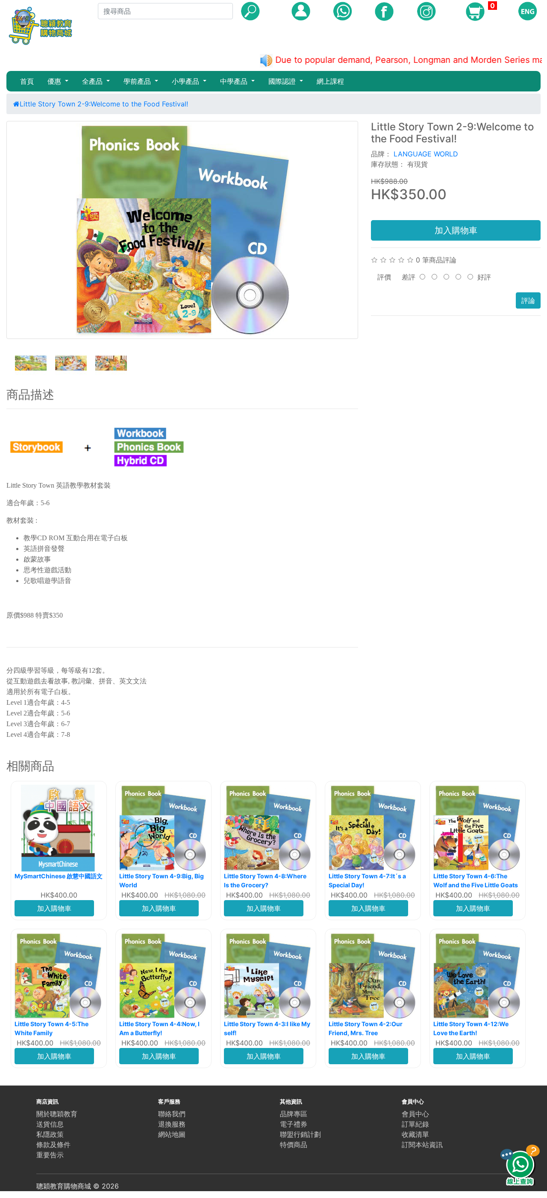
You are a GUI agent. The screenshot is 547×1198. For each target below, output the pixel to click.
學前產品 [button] (138, 81)
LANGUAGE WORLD (426, 154)
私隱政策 (50, 1134)
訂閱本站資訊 (422, 1144)
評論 (528, 300)
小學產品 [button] (186, 81)
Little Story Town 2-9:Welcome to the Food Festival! (104, 104)
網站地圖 (171, 1134)
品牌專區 (293, 1114)
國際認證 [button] (283, 81)
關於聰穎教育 (56, 1114)
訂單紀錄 (415, 1124)
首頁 (27, 81)
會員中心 (415, 1114)
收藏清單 (415, 1134)
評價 (384, 277)
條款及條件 (53, 1144)
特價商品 (293, 1144)
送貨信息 (50, 1124)
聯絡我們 (171, 1114)
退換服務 (171, 1124)
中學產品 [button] (235, 81)
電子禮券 (293, 1124)
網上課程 (330, 81)
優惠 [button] (55, 81)
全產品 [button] (93, 81)
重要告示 (50, 1155)
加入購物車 (456, 230)
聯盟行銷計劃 (300, 1134)
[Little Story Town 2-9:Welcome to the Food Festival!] (182, 230)
